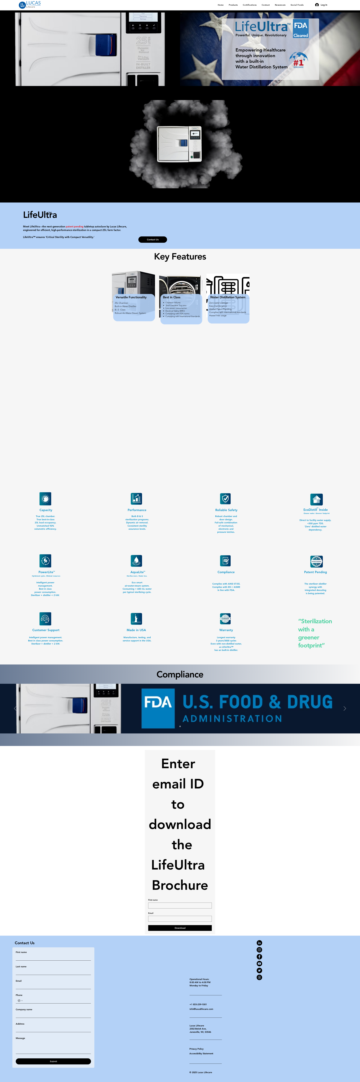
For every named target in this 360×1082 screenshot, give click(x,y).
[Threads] (259, 977)
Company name (24, 1009)
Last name (21, 966)
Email (150, 913)
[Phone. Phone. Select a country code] (20, 1000)
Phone (19, 995)
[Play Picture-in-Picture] (260, 184)
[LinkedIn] (259, 943)
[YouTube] (259, 963)
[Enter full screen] (264, 184)
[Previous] (15, 708)
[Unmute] (100, 184)
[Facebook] (259, 956)
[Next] (345, 708)
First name (153, 900)
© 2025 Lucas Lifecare (200, 1072)
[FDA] (180, 726)
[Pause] (95, 184)
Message (20, 1038)
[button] (233, 5)
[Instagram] (259, 950)
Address (20, 1023)
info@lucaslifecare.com (201, 1009)
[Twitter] (259, 970)
